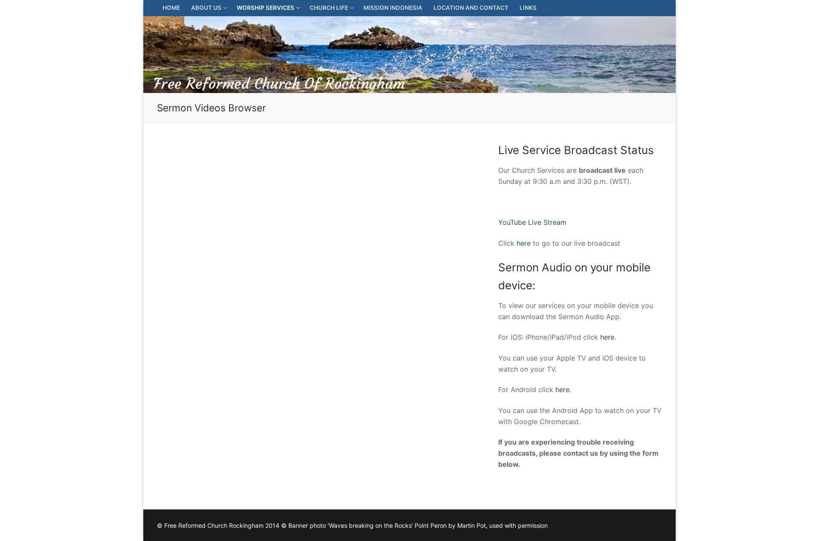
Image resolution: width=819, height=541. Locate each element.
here (524, 243)
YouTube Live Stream (532, 222)
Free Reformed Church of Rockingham (279, 83)
